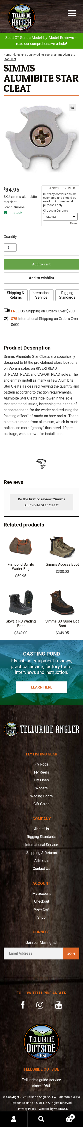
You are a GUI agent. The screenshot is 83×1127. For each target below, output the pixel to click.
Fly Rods (41, 764)
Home (7, 54)
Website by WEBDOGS (53, 1108)
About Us (41, 829)
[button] (72, 107)
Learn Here (41, 687)
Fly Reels (41, 772)
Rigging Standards (67, 295)
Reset (74, 223)
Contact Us (41, 868)
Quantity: (11, 236)
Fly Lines (41, 780)
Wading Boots (43, 54)
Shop (41, 917)
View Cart (41, 909)
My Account (14, 1119)
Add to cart (41, 264)
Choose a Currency (55, 210)
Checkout (41, 901)
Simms (19, 207)
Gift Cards (41, 804)
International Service (41, 295)
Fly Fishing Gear (23, 54)
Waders (41, 788)
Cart (64, 1115)
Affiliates (41, 860)
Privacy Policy (27, 1108)
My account (41, 893)
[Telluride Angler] (41, 729)
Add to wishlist (41, 278)
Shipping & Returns (15, 295)
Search (41, 1119)
